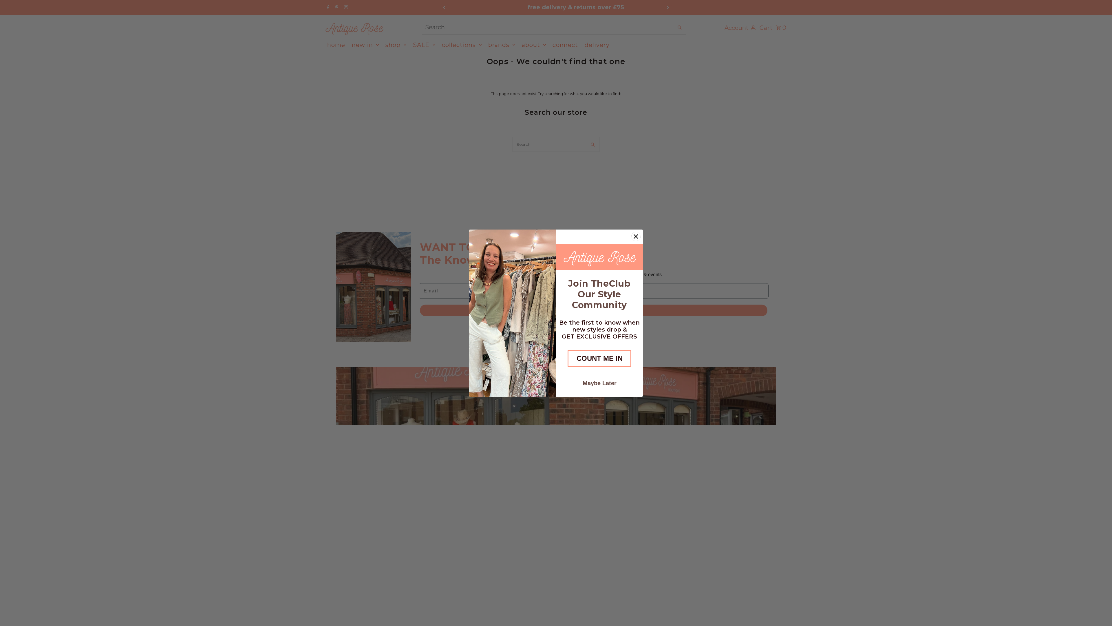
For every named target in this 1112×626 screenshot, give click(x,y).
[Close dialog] (636, 236)
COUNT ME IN (600, 358)
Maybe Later (600, 383)
